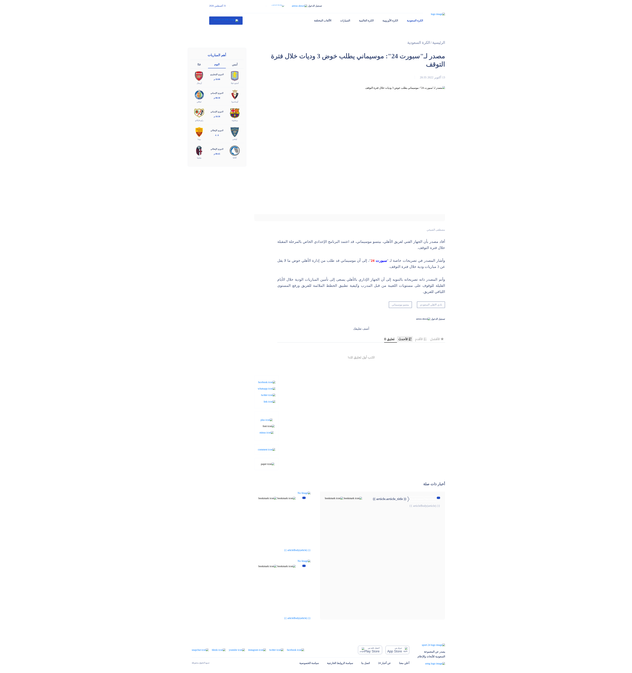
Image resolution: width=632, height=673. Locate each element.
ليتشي (234, 139)
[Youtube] (237, 649)
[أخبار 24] (226, 20)
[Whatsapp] (266, 388)
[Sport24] (431, 644)
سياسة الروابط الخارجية (340, 663)
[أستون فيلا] (235, 75)
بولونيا (199, 158)
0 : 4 (217, 135)
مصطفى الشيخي (436, 229)
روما (199, 139)
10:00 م (217, 79)
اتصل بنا (365, 663)
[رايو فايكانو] (199, 113)
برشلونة (235, 120)
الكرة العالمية (366, 20)
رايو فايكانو (199, 120)
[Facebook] (266, 381)
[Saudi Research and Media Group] (431, 663)
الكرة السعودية (415, 20)
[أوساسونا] (235, 94)
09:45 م (217, 154)
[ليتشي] (235, 131)
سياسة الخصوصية (309, 663)
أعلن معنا (404, 663)
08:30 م (217, 98)
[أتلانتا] (235, 150)
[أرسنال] (199, 75)
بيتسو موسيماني (400, 304)
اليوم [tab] (217, 64)
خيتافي (199, 102)
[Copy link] (269, 401)
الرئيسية (438, 42)
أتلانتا (235, 158)
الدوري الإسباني (217, 93)
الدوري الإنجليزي (217, 74)
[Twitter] (268, 394)
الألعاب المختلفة (322, 20)
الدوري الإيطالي (217, 130)
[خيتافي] (199, 94)
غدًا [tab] (199, 64)
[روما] (199, 131)
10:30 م (217, 116)
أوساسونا (234, 102)
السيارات (345, 20)
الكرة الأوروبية (390, 20)
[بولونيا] (199, 150)
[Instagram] (257, 649)
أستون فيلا (235, 83)
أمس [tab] (234, 64)
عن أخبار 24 (384, 663)
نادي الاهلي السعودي (431, 304)
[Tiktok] (218, 649)
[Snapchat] (200, 649)
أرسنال (199, 83)
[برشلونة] (235, 113)
